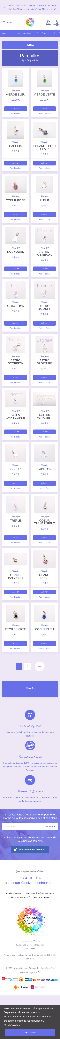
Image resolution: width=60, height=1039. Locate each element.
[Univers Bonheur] (30, 22)
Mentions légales (13, 893)
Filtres (30, 45)
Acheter (16, 109)
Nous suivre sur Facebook (32, 849)
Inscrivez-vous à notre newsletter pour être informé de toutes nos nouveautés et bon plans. (30, 816)
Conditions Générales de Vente (40, 893)
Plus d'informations (12, 1025)
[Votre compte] (48, 22)
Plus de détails (15, 114)
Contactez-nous (41, 897)
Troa (39, 972)
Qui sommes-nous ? (20, 897)
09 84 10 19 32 (30, 878)
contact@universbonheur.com (32, 883)
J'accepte (30, 1032)
